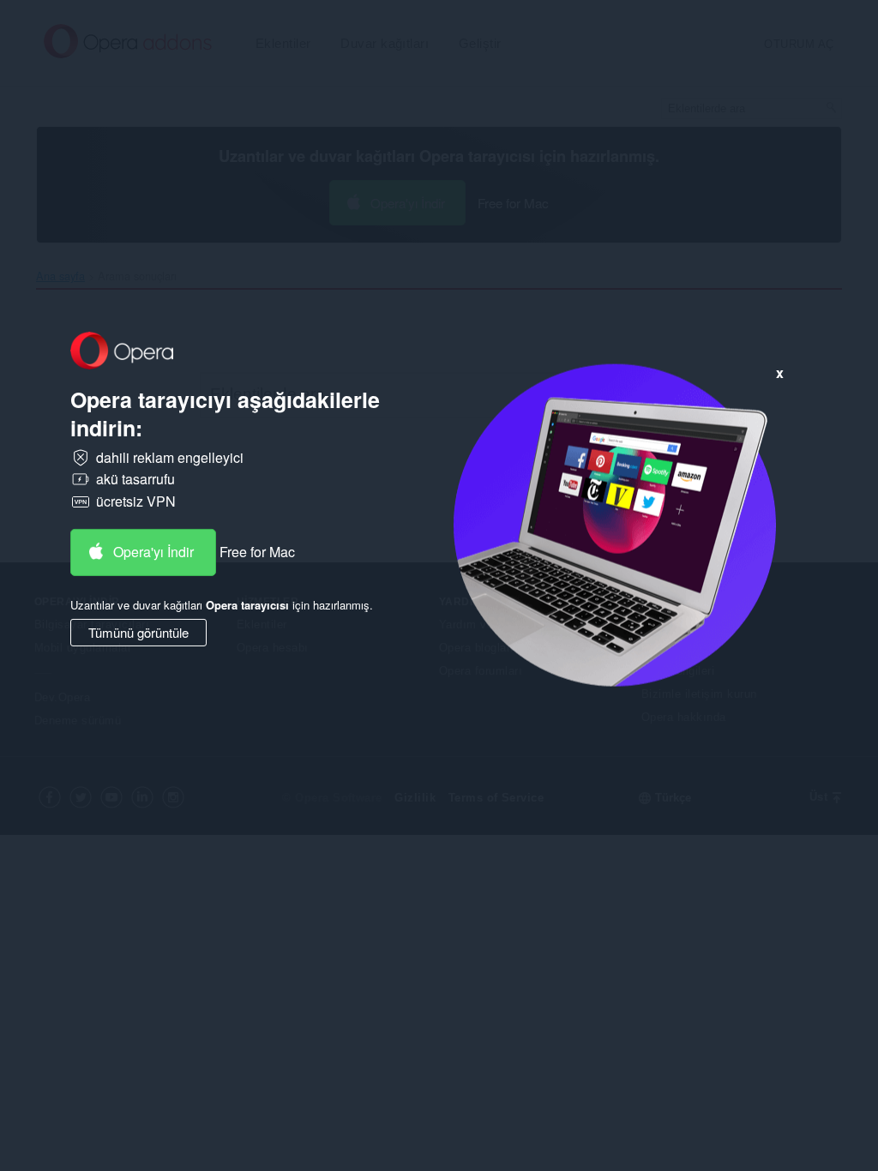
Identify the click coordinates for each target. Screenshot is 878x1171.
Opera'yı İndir (153, 551)
